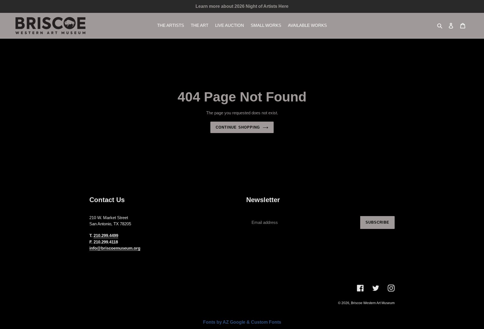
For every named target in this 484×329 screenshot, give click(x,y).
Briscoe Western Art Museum (373, 303)
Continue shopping (238, 127)
